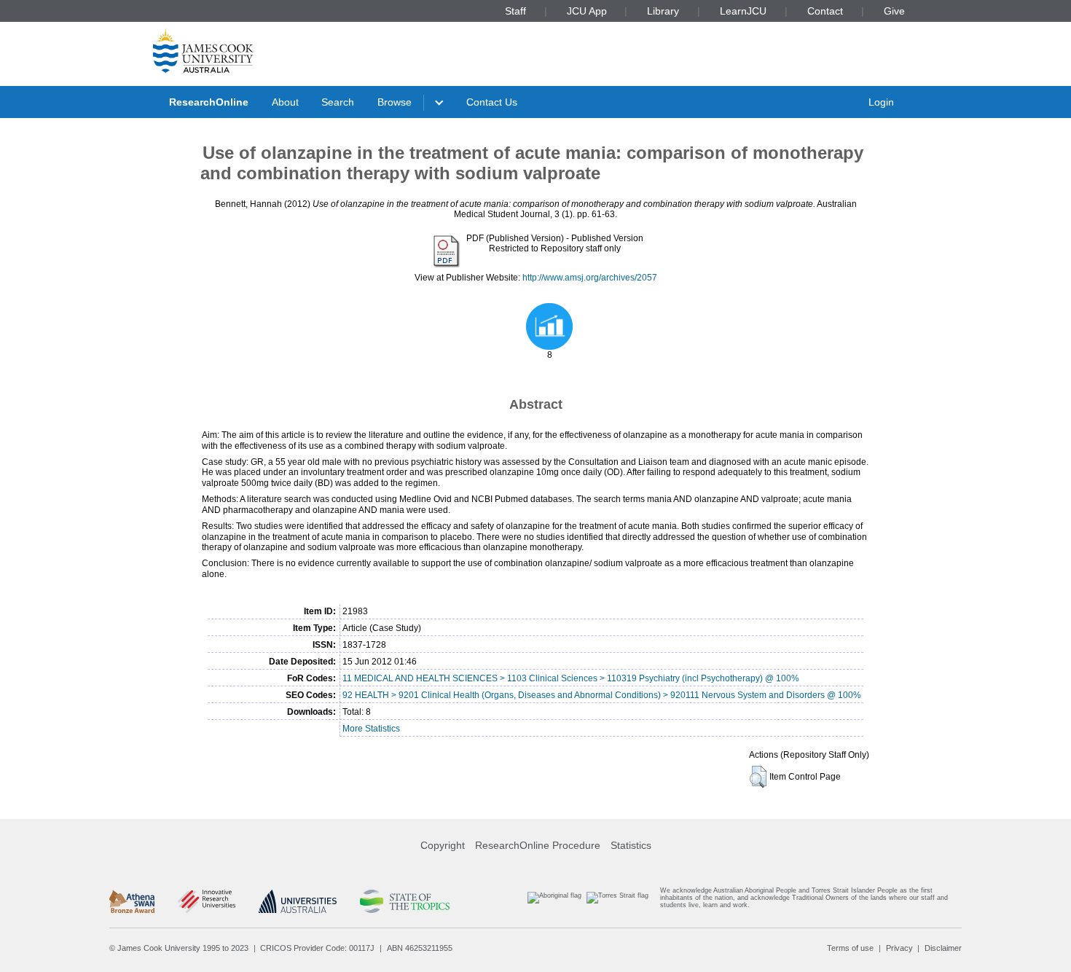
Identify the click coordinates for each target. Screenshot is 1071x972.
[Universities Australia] (298, 901)
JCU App (587, 11)
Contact (825, 11)
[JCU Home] (203, 50)
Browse (394, 102)
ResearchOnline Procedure (537, 845)
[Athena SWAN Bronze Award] (131, 901)
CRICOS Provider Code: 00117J (317, 948)
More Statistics (371, 729)
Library (663, 11)
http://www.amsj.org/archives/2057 (589, 278)
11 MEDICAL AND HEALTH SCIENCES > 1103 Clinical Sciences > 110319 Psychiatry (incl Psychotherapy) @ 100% (570, 678)
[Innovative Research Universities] (206, 901)
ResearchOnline (208, 102)
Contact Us (491, 102)
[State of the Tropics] (404, 901)
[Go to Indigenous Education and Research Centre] (554, 901)
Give (894, 11)
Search (337, 102)
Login (881, 102)
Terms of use (850, 948)
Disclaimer (943, 948)
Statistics (631, 845)
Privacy (899, 948)
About (285, 102)
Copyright (442, 845)
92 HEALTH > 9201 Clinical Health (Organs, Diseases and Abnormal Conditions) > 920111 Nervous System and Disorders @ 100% (601, 695)
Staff (515, 11)
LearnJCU (743, 11)
